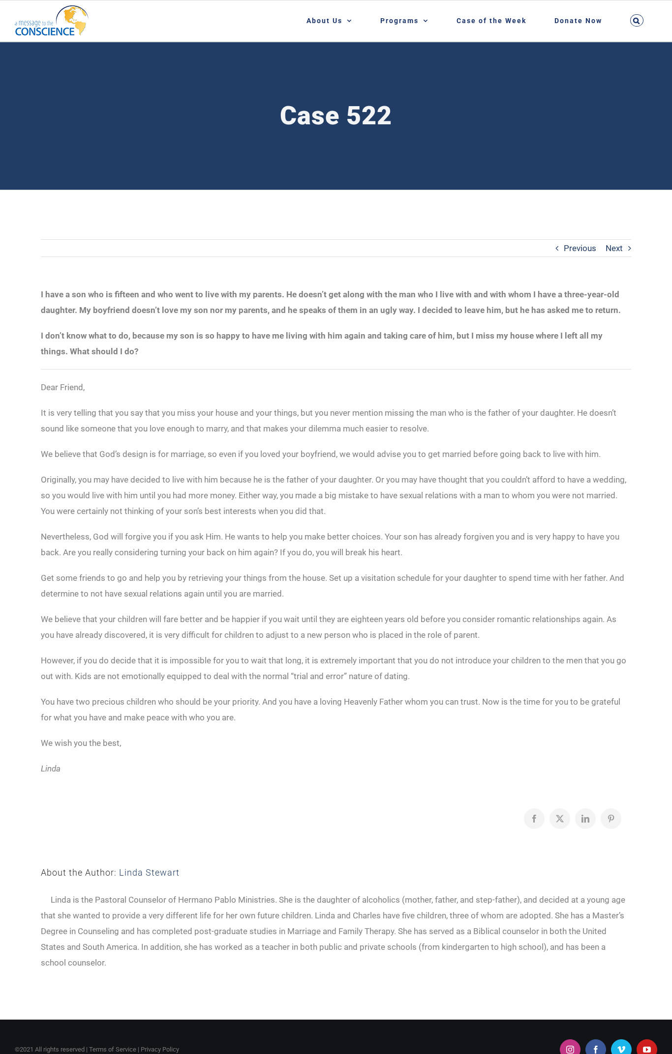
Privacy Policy (160, 1049)
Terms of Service (112, 1049)
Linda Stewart (149, 872)
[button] (636, 20)
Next (614, 248)
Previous (580, 248)
